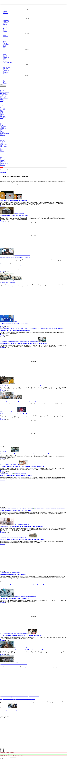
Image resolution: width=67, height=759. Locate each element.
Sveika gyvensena (6, 44)
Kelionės (4, 45)
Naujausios (27, 6)
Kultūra (4, 81)
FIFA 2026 (5, 61)
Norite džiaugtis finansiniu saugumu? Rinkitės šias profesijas (13, 574)
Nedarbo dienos (3, 161)
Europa (4, 30)
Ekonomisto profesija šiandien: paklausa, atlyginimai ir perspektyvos (15, 257)
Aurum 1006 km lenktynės (7, 62)
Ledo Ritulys (5, 54)
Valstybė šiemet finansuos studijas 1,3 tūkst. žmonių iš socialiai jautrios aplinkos (17, 699)
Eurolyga (4, 58)
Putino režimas (5, 27)
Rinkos (4, 23)
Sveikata (4, 46)
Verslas (27, 18)
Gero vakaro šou (6, 70)
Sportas (27, 49)
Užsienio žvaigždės (6, 78)
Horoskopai (5, 40)
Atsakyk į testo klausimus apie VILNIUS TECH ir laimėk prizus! (14, 323)
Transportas (5, 24)
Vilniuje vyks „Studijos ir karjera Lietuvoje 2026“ (11, 186)
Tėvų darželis (5, 36)
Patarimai (4, 42)
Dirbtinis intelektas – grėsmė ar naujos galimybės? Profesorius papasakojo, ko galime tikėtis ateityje (21, 526)
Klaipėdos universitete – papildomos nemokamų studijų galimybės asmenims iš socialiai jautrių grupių (22, 539)
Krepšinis (2, 121)
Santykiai (2, 110)
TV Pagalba (5, 71)
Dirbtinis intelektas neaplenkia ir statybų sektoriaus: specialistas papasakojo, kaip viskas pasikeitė (21, 385)
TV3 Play (5, 73)
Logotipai (2, 160)
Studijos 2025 (2, 190)
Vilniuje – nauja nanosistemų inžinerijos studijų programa (12, 709)
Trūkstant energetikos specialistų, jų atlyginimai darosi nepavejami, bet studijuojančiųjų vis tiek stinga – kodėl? (24, 584)
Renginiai (4, 47)
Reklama (1, 157)
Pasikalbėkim (5, 66)
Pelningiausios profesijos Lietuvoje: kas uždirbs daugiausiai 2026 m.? (15, 215)
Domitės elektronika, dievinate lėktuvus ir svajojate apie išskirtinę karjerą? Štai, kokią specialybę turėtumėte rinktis (25, 453)
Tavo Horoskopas (6, 72)
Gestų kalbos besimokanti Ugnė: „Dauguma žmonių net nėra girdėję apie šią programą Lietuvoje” (21, 649)
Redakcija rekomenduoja (4, 92)
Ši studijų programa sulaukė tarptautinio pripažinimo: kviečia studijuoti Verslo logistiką (19, 401)
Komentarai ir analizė (6, 16)
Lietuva (27, 9)
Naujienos (2, 169)
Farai (4, 69)
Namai (4, 38)
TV (3, 79)
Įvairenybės (5, 83)
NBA (4, 60)
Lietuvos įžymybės (3, 144)
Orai (4, 12)
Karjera (1, 158)
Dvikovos (5, 52)
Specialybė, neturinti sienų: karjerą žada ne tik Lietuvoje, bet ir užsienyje (16, 475)
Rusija (4, 29)
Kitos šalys (5, 31)
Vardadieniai (2, 159)
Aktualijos (5, 11)
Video (27, 64)
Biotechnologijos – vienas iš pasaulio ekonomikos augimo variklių (14, 598)
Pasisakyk (5, 41)
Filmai (4, 80)
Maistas (4, 39)
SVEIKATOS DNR (6, 67)
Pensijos (1, 154)
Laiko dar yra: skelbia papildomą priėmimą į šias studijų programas (15, 265)
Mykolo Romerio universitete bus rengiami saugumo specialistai (14, 200)
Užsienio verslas (6, 21)
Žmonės (27, 75)
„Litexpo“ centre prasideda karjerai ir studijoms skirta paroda (13, 664)
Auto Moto (5, 56)
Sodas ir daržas (5, 43)
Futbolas (4, 51)
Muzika (1, 145)
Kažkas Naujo (5, 68)
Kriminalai (5, 14)
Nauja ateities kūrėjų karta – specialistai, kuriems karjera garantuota (15, 330)
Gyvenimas (27, 33)
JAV (4, 28)
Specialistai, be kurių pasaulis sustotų (8, 282)
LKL (4, 59)
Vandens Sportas (6, 55)
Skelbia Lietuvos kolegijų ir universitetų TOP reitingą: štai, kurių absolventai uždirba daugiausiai (21, 635)
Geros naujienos (3, 93)
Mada (4, 82)
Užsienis (1, 101)
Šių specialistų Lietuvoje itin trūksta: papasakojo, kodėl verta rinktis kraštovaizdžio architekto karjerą (22, 466)
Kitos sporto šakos (6, 57)
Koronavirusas (5, 13)
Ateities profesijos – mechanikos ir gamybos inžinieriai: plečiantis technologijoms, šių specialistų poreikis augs (23, 343)
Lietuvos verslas (6, 20)
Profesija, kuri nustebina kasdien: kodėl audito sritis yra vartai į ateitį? (15, 510)
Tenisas (4, 53)
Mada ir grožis (2, 109)
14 (1, 220)
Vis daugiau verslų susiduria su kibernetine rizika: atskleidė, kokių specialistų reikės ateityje (20, 413)
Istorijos (4, 35)
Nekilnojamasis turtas (6, 22)
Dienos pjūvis (5, 65)
